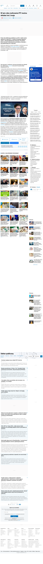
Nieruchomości (31, 8)
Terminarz (34, 187)
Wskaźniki (34, 167)
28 (37, 189)
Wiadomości (12, 10)
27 (35, 189)
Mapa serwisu (38, 551)
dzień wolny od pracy (15, 46)
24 (31, 189)
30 (40, 189)
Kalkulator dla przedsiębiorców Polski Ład (35, 149)
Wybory (31, 165)
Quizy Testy (32, 182)
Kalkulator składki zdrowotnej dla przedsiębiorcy (35, 147)
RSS (28, 551)
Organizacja (7, 355)
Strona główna (2, 10)
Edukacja (35, 8)
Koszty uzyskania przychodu (34, 178)
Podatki (2, 529)
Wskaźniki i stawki (31, 539)
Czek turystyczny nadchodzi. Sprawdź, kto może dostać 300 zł (35, 128)
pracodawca (21, 70)
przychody (2, 124)
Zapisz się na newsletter (24, 139)
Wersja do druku (5, 139)
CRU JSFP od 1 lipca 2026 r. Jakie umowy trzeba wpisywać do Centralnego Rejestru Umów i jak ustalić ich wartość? (35, 124)
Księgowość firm (3, 528)
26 (34, 189)
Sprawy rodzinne (17, 529)
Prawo (20, 8)
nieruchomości (3, 122)
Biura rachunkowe (31, 528)
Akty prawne (16, 539)
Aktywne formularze (36, 159)
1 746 (17, 504)
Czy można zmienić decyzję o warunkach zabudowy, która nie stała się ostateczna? (35, 136)
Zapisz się (14, 516)
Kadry (9, 8)
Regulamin (22, 551)
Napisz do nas (15, 139)
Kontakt (30, 551)
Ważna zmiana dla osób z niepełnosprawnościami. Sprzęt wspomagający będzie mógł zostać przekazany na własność (35, 133)
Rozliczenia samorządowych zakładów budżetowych (34, 181)
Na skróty (36, 539)
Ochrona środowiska (33, 164)
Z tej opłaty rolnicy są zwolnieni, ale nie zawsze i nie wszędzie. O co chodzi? (35, 116)
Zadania (15, 355)
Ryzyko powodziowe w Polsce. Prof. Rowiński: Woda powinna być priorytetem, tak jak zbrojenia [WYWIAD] (35, 114)
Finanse (11, 355)
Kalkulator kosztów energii (34, 151)
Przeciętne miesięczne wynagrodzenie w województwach (35, 173)
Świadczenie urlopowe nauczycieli (35, 171)
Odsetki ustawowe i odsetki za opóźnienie (34, 169)
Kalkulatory (34, 145)
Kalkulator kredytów (33, 152)
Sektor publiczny (15, 8)
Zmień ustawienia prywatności (15, 551)
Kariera (25, 551)
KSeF (38, 8)
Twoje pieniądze (24, 8)
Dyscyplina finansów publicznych (35, 177)
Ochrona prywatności (6, 551)
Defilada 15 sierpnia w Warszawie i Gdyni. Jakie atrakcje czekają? (35, 138)
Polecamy (31, 293)
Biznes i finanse (24, 529)
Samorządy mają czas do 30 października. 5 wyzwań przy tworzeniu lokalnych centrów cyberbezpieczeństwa (34, 126)
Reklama (33, 551)
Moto (27, 8)
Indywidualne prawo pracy (11, 529)
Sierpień (38, 187)
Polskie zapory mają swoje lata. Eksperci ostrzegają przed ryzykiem (35, 119)
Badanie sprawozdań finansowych (35, 176)
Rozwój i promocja (20, 355)
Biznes (12, 8)
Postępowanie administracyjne (35, 160)
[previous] (8, 504)
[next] (19, 504)
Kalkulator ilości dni (33, 156)
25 (32, 189)
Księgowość (5, 8)
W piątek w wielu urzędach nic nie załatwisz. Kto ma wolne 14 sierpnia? (35, 140)
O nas (1, 551)
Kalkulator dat (32, 157)
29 (38, 189)
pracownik (10, 65)
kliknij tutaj (19, 520)
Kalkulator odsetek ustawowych (35, 153)
